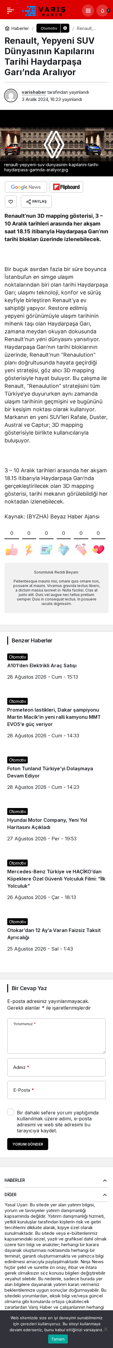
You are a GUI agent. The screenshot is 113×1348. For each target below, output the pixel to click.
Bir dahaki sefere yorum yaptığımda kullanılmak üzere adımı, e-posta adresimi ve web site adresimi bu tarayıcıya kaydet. (58, 1122)
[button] (88, 10)
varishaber (34, 92)
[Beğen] (11, 202)
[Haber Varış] (44, 10)
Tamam (57, 1339)
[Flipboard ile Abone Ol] (66, 187)
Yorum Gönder (27, 1144)
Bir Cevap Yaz (29, 988)
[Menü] (11, 10)
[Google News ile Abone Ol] (26, 187)
